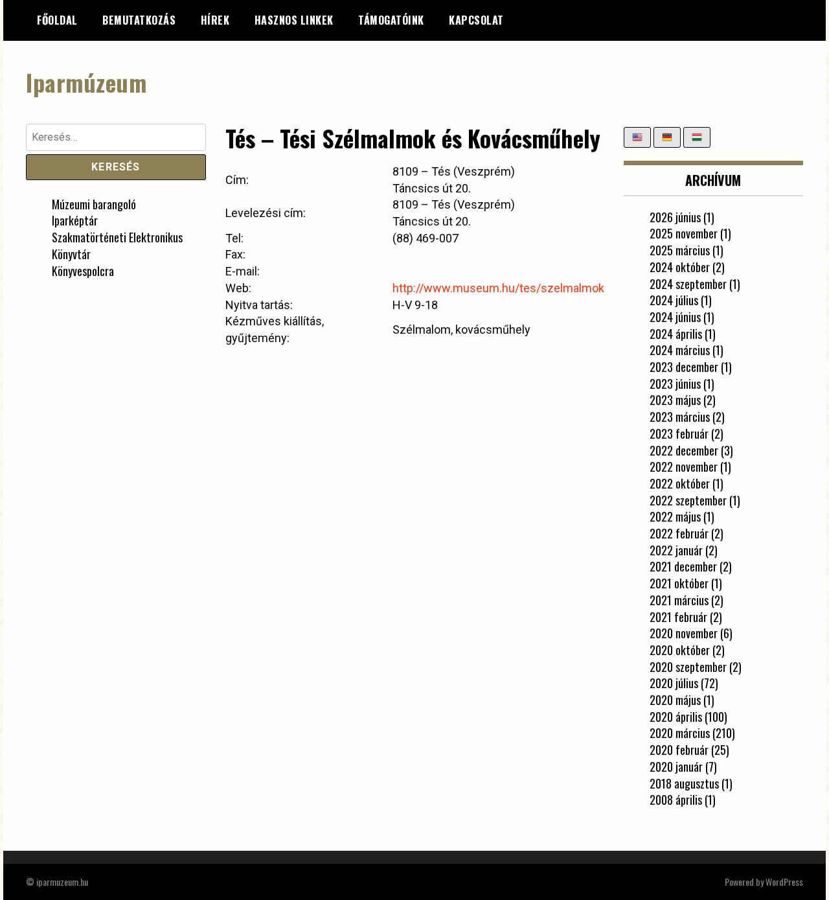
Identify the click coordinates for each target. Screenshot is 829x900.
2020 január (676, 766)
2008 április (676, 799)
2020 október (680, 649)
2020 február (679, 749)
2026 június (675, 217)
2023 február (679, 433)
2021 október (679, 583)
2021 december (683, 566)
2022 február (679, 533)
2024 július (674, 300)
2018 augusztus (684, 783)
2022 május (675, 516)
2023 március (680, 416)
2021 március (679, 600)
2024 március (680, 349)
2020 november (684, 633)
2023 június (675, 383)
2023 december (684, 366)
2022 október (680, 483)
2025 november (684, 233)
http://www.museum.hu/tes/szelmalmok (498, 288)
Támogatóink (391, 20)
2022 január (676, 550)
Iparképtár (75, 220)
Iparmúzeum (86, 82)
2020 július (674, 683)
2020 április (676, 716)
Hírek (215, 20)
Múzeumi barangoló (94, 204)
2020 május (675, 699)
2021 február (678, 616)
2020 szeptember (688, 666)
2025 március (680, 250)
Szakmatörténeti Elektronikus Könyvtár (117, 245)
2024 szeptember (688, 283)
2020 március (680, 732)
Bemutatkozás (139, 20)
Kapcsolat (476, 20)
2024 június (675, 316)
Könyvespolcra (83, 270)
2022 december (684, 450)
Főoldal (57, 20)
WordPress (784, 881)
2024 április (676, 333)
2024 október (680, 267)
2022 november (684, 466)
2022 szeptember (688, 500)
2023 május (675, 399)
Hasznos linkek (294, 20)
